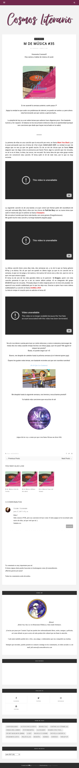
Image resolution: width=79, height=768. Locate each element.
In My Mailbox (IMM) (15, 733)
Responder (70, 526)
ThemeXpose (35, 765)
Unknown (35, 48)
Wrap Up (64, 737)
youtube (16, 709)
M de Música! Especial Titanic (46, 490)
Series (46, 737)
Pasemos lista (12, 737)
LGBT (29, 733)
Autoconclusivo (28, 726)
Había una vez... (55, 730)
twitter (38, 701)
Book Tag (43, 726)
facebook (16, 701)
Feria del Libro (13, 730)
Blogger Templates (53, 765)
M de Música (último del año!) (28, 490)
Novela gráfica (57, 733)
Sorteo (54, 737)
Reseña (37, 737)
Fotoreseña (28, 730)
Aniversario (12, 726)
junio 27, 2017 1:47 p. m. (20, 511)
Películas (26, 737)
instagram (61, 701)
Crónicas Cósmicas (59, 726)
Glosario (41, 730)
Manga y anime (41, 733)
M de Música (39, 38)
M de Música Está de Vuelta (12, 490)
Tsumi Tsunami (20, 508)
